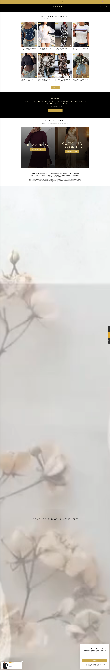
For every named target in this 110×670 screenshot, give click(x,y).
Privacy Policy (89, 665)
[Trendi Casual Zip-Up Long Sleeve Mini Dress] (46, 34)
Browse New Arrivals (38, 149)
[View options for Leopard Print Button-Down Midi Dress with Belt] (70, 76)
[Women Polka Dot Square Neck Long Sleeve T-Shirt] (29, 34)
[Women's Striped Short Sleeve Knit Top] (81, 34)
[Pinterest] (109, 340)
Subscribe (94, 660)
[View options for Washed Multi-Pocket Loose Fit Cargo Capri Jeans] (88, 76)
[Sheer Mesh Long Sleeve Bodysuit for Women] (29, 65)
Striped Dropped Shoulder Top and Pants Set (63, 49)
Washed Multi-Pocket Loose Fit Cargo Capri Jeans (81, 80)
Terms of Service (97, 665)
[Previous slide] (37, 2)
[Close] (106, 646)
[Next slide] (73, 2)
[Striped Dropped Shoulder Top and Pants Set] (63, 34)
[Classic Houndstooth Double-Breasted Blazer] (46, 65)
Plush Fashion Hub (55, 6)
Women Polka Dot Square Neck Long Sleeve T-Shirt (29, 49)
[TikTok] (109, 343)
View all (55, 87)
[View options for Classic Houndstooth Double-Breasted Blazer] (53, 76)
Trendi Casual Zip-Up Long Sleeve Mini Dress (44, 49)
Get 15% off (108, 329)
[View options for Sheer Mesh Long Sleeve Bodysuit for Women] (36, 76)
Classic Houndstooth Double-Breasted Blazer (46, 80)
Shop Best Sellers (72, 151)
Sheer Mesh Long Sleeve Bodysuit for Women (27, 80)
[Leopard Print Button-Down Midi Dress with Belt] (63, 65)
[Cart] (106, 6)
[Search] (103, 6)
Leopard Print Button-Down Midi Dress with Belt (62, 80)
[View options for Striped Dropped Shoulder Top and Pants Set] (70, 45)
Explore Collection (55, 110)
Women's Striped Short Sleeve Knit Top (80, 49)
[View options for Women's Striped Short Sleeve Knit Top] (88, 45)
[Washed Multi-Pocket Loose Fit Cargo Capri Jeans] (81, 65)
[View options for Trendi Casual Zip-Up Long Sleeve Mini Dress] (53, 45)
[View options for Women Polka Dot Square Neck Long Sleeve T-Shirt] (36, 45)
